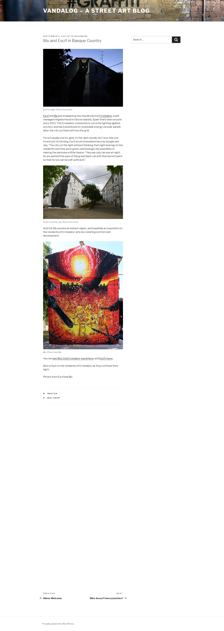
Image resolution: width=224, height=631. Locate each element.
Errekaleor (105, 115)
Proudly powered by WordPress (58, 623)
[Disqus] (83, 447)
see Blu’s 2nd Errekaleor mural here (73, 358)
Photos (52, 394)
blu (49, 398)
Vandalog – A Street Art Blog (96, 10)
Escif (46, 115)
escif (56, 398)
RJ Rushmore (79, 36)
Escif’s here (106, 358)
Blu (56, 115)
